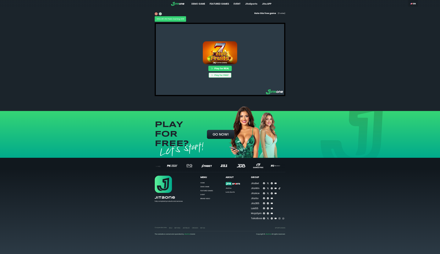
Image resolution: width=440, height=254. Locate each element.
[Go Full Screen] (160, 13)
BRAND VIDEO (205, 198)
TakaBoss (256, 218)
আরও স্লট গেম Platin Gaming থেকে (170, 19)
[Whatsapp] (283, 218)
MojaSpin (256, 213)
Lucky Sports (230, 192)
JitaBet (255, 183)
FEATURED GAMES (219, 3)
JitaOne (165, 197)
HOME (202, 183)
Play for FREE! (221, 75)
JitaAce (255, 193)
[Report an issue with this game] (156, 13)
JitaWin (255, 188)
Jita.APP (266, 3)
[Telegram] (271, 183)
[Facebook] (264, 183)
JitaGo (254, 198)
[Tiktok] (279, 188)
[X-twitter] (268, 183)
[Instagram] (279, 218)
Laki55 (254, 208)
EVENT (237, 3)
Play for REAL (221, 68)
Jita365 (255, 203)
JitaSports (251, 3)
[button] (220, 52)
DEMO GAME (198, 3)
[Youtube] (275, 183)
